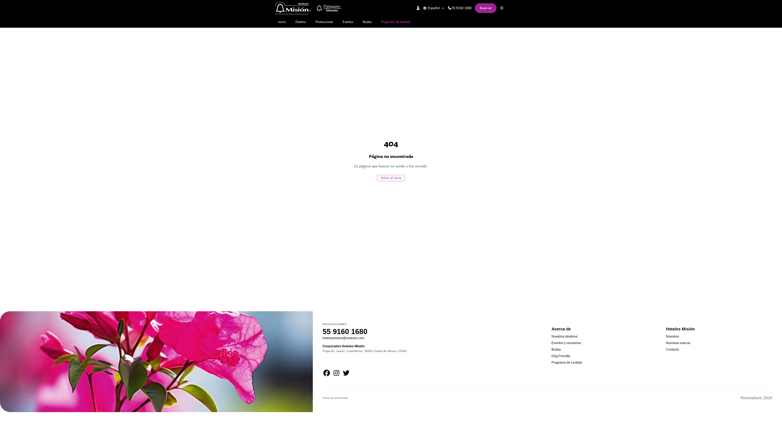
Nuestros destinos (564, 336)
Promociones (324, 22)
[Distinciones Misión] (327, 8)
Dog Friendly (560, 356)
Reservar (486, 8)
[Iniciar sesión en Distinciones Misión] (418, 8)
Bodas (367, 22)
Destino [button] (300, 22)
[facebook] (327, 374)
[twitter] (346, 374)
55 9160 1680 (462, 8)
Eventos (348, 22)
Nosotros (672, 336)
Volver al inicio (391, 178)
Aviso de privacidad (335, 397)
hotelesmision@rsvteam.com (343, 338)
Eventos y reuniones (566, 343)
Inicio (282, 22)
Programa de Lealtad (395, 22)
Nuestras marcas (678, 343)
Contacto (672, 349)
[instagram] (336, 374)
